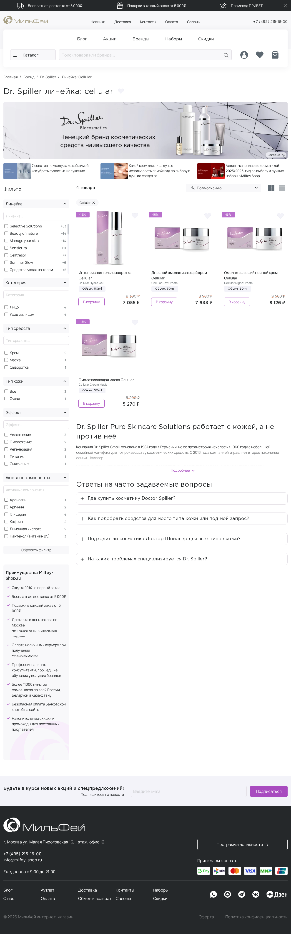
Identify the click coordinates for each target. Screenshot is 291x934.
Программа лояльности (240, 844)
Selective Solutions (26, 226)
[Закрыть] (285, 5)
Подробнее (180, 470)
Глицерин (18, 514)
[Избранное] (259, 55)
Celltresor (18, 255)
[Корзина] (275, 55)
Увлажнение (20, 434)
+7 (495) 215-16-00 (270, 22)
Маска (15, 360)
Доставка (122, 21)
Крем (14, 352)
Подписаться (269, 791)
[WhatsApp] (213, 894)
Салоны (193, 21)
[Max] (228, 894)
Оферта (206, 916)
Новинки (98, 21)
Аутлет (47, 890)
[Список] (282, 188)
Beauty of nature (24, 233)
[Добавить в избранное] (121, 91)
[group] (48, 171)
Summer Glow (21, 262)
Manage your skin (24, 240)
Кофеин (16, 521)
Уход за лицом (22, 314)
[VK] (256, 894)
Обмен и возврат (94, 898)
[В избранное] (135, 215)
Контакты (148, 21)
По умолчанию (209, 187)
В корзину (91, 301)
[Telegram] (242, 894)
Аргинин (17, 507)
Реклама (275, 155)
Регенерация (21, 449)
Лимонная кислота (26, 529)
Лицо (14, 307)
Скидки (160, 898)
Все (13, 391)
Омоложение (21, 442)
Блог (8, 890)
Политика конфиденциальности (256, 916)
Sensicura (18, 248)
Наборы (160, 890)
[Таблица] (271, 188)
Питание (17, 456)
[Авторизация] (244, 55)
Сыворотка (19, 367)
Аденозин (18, 500)
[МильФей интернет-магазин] (25, 19)
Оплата (171, 21)
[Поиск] (226, 54)
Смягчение (19, 463)
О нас (8, 898)
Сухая (15, 398)
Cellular (87, 202)
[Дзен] (277, 894)
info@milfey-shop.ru (22, 860)
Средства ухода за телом (31, 269)
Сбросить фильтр (36, 549)
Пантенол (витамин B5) (30, 536)
